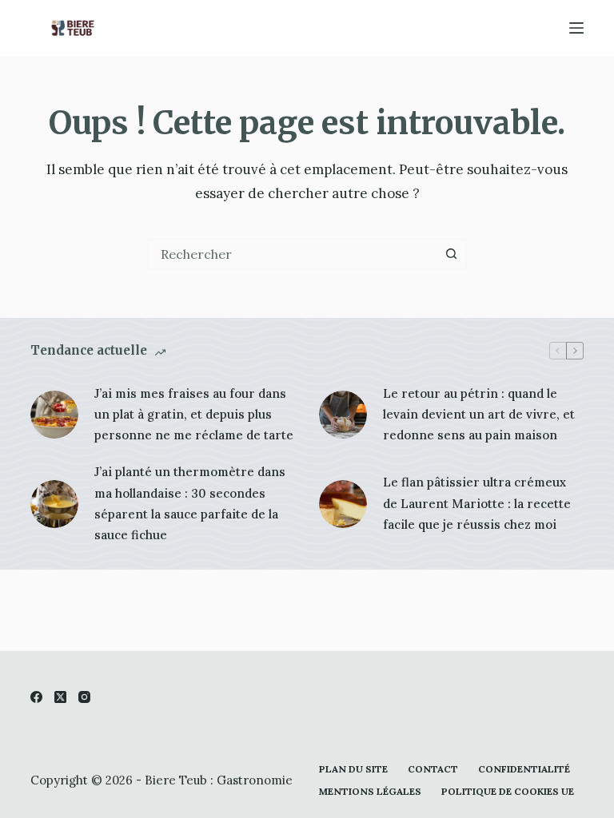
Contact (433, 769)
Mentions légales (370, 791)
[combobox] (293, 254)
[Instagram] (84, 697)
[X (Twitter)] (60, 697)
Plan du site (353, 769)
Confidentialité (524, 769)
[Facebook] (36, 697)
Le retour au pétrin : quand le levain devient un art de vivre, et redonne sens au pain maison (479, 414)
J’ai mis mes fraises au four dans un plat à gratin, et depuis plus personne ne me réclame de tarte (193, 414)
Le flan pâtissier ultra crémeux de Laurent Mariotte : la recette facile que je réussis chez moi (477, 503)
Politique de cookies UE (507, 791)
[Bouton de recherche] (451, 254)
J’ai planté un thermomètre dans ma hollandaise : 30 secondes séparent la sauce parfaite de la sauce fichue (189, 503)
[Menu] (576, 28)
